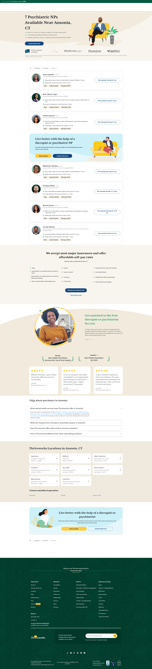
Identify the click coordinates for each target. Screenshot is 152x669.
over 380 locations (35, 416)
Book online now (6, 1)
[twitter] (77, 652)
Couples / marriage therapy (83, 601)
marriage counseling (82, 412)
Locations (33, 591)
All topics (56, 607)
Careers (33, 604)
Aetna (100, 585)
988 (34, 625)
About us (33, 585)
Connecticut (45, 68)
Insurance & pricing (36, 588)
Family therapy (80, 597)
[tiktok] (67, 652)
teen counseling (52, 414)
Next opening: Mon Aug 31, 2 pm (107, 171)
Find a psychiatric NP (81, 607)
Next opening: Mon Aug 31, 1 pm (107, 122)
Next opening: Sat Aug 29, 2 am (107, 80)
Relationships (57, 597)
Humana (101, 604)
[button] (85, 339)
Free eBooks (56, 585)
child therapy (44, 414)
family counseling (35, 414)
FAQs (32, 594)
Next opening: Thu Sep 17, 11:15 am (107, 191)
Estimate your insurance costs (76, 290)
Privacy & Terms (96, 661)
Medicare (101, 607)
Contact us (34, 620)
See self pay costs (76, 295)
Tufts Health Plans (103, 610)
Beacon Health (102, 594)
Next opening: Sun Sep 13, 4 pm (107, 233)
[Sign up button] (115, 636)
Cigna (100, 597)
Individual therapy (81, 585)
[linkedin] (84, 652)
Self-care (55, 601)
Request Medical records (98, 663)
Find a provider (43, 156)
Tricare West (102, 601)
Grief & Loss (56, 594)
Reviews (33, 607)
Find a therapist (80, 604)
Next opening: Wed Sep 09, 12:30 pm (107, 212)
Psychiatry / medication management (86, 588)
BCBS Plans (102, 591)
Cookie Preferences (97, 665)
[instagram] (71, 652)
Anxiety (63, 495)
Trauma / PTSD (97, 495)
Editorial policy (35, 597)
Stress (55, 604)
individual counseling (61, 412)
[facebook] (74, 652)
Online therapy (80, 591)
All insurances (102, 613)
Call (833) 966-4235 (34, 43)
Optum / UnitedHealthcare (106, 588)
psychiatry (63, 414)
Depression (32, 495)
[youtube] (81, 652)
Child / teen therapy (81, 594)
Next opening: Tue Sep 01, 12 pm (107, 100)
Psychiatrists (37, 68)
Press (32, 601)
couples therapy (72, 412)
